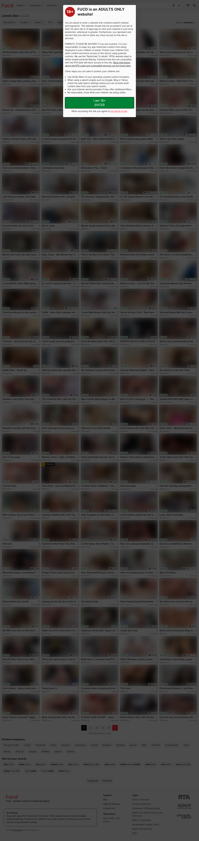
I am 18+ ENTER (99, 103)
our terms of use (119, 111)
